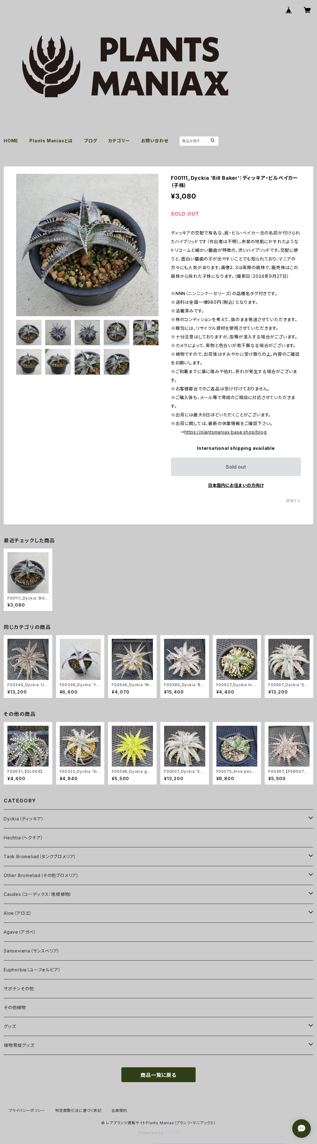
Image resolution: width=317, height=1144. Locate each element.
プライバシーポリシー (27, 1110)
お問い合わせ (154, 140)
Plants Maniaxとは (51, 140)
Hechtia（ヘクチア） (23, 837)
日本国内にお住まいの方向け (236, 485)
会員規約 (119, 1110)
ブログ (90, 140)
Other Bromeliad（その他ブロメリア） (41, 875)
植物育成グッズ (19, 1045)
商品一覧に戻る (158, 1075)
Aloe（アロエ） (18, 913)
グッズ (10, 1026)
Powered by (152, 1132)
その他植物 (15, 1007)
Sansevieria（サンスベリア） (32, 950)
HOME (11, 140)
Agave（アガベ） (20, 932)
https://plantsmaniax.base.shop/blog (226, 432)
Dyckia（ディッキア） (24, 818)
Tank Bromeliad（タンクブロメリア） (40, 856)
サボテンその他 (19, 988)
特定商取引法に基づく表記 (78, 1110)
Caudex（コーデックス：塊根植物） (38, 894)
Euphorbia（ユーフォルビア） (32, 969)
